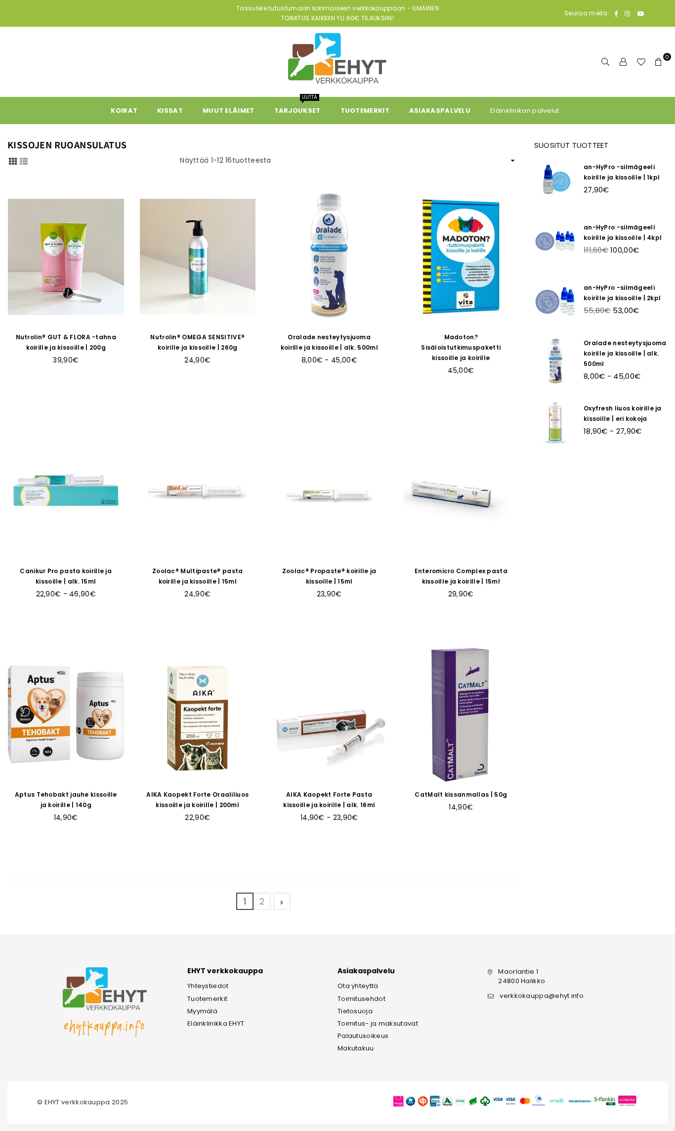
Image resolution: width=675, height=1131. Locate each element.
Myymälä (202, 1011)
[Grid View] (12, 160)
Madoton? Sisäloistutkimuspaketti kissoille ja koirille (461, 347)
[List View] (23, 160)
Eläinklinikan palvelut (524, 110)
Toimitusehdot (361, 998)
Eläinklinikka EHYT (215, 1023)
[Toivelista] (641, 61)
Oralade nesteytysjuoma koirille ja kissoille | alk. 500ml (625, 353)
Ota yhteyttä (358, 986)
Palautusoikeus (363, 1036)
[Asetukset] (623, 61)
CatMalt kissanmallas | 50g (461, 794)
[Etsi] (605, 61)
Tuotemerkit (207, 998)
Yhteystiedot (208, 986)
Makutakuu (356, 1048)
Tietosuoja (355, 1011)
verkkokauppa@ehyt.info (542, 995)
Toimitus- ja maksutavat (378, 1023)
